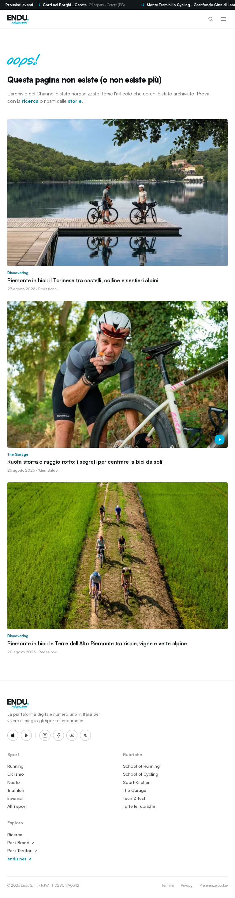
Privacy (186, 885)
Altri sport (17, 806)
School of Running (141, 766)
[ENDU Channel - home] (18, 19)
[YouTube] (71, 735)
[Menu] (223, 19)
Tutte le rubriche (139, 806)
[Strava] (85, 735)
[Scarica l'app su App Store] (12, 735)
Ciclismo (15, 774)
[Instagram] (44, 735)
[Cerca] (210, 19)
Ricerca (14, 834)
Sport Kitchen (137, 782)
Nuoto (13, 782)
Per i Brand (19, 842)
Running (15, 766)
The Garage (134, 790)
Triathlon (15, 790)
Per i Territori (20, 850)
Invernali (15, 798)
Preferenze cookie (214, 885)
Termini (168, 885)
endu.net (17, 858)
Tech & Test (134, 798)
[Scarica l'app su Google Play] (26, 735)
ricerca (30, 101)
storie (75, 101)
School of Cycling (140, 774)
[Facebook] (58, 735)
